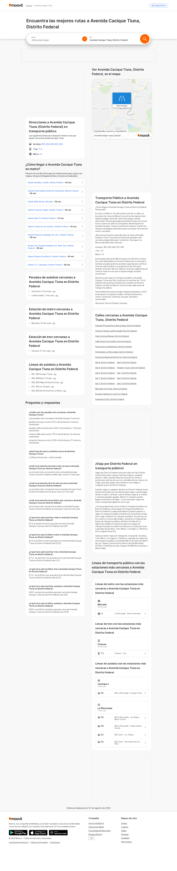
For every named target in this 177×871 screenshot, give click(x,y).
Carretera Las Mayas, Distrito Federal (112, 336)
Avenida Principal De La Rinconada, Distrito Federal (117, 326)
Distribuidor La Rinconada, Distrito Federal (114, 352)
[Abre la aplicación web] (58, 832)
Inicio (33, 37)
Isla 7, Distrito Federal (104, 378)
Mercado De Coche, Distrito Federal (111, 389)
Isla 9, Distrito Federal (104, 373)
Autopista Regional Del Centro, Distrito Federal (116, 357)
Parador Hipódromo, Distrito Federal (111, 394)
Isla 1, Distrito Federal (126, 373)
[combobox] (55, 40)
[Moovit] (16, 5)
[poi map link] (122, 109)
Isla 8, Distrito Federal (104, 362)
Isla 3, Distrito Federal (104, 383)
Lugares (124, 827)
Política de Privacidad (39, 842)
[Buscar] (144, 39)
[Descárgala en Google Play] (18, 832)
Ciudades (125, 838)
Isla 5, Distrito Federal (126, 362)
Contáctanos (55, 842)
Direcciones (126, 842)
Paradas (125, 834)
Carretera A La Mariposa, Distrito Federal (113, 347)
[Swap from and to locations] (84, 38)
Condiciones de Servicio (18, 842)
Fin (90, 37)
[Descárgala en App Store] (38, 832)
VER (54, 291)
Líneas (124, 823)
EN (91, 838)
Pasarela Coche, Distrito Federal (109, 399)
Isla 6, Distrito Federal (126, 378)
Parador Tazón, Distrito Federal (131, 368)
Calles (124, 831)
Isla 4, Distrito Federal (104, 368)
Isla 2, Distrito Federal (126, 383)
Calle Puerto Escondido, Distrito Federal (113, 341)
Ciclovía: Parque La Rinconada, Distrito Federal (116, 331)
